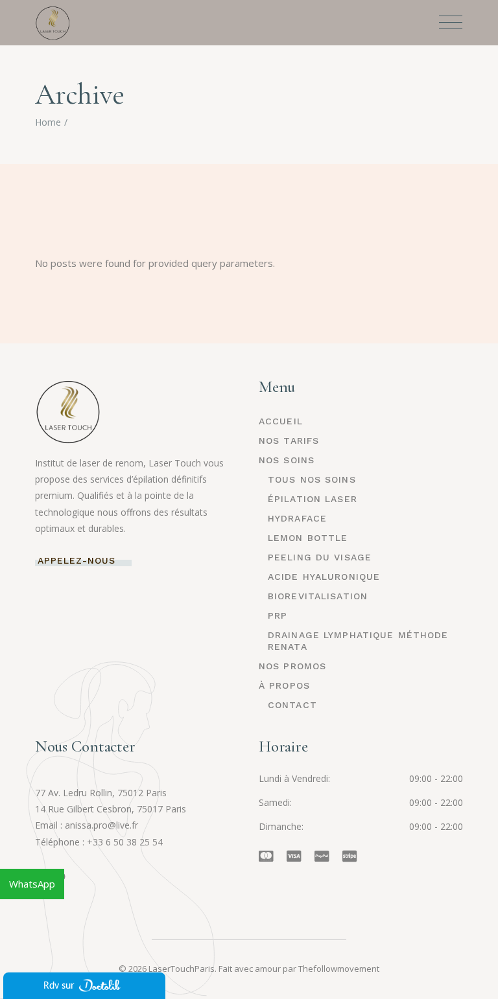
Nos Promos (292, 666)
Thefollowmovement (338, 968)
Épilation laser (312, 499)
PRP (277, 615)
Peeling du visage (320, 557)
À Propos (284, 685)
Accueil (281, 421)
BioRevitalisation (318, 596)
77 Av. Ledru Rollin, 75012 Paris (101, 793)
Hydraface (297, 518)
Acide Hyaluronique (324, 576)
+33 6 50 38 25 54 (125, 842)
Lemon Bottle (308, 538)
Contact (292, 705)
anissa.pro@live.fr (101, 825)
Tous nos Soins (312, 479)
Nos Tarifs (289, 440)
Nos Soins (286, 460)
